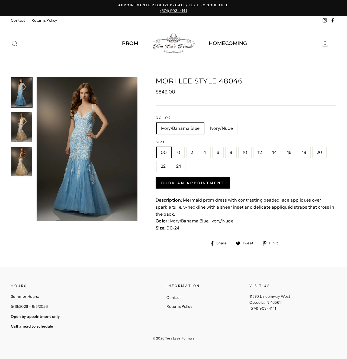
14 (274, 152)
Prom (130, 43)
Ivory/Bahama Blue (180, 128)
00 (164, 152)
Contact (18, 20)
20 (319, 152)
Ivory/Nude (221, 128)
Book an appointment (192, 183)
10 (245, 152)
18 (304, 152)
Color (164, 118)
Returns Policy (44, 20)
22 (163, 166)
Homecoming (228, 43)
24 (178, 166)
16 (289, 152)
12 (260, 152)
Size (161, 142)
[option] (173, 8)
